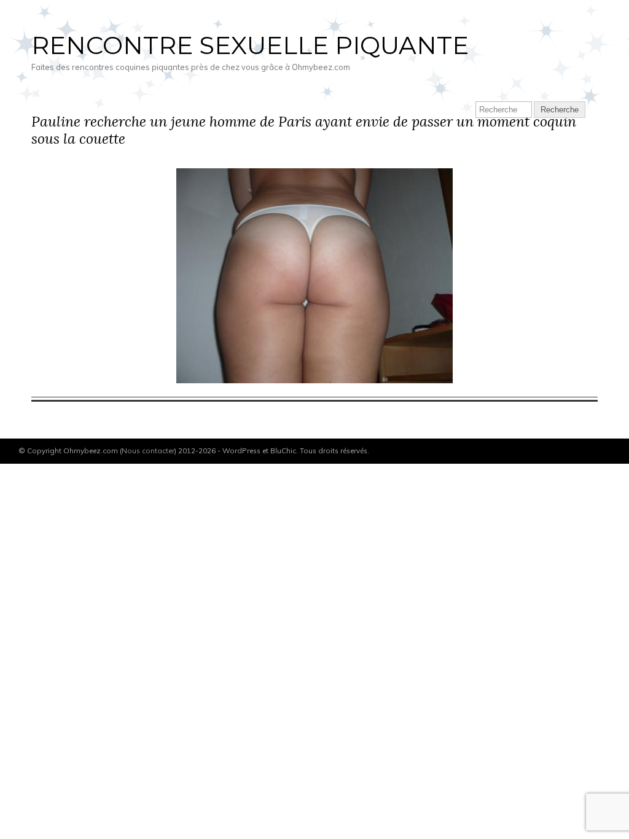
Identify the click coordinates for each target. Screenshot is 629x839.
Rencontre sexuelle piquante (250, 45)
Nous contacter (148, 450)
